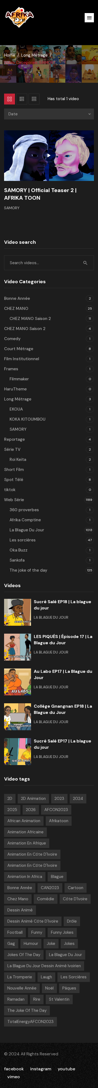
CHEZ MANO (16, 308)
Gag (11, 943)
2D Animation (33, 798)
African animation (23, 821)
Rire (36, 999)
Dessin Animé (20, 910)
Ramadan (15, 999)
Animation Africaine (25, 832)
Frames (11, 369)
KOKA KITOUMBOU (27, 419)
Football (15, 932)
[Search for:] (49, 263)
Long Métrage (34, 55)
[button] (89, 17)
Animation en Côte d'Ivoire (32, 854)
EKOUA (16, 409)
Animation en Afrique (26, 843)
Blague (57, 876)
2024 (78, 798)
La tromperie (19, 977)
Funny (36, 932)
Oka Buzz (18, 550)
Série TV (12, 449)
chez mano (17, 899)
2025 (12, 809)
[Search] (85, 263)
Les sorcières (23, 540)
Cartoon (75, 887)
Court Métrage (18, 349)
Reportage (14, 439)
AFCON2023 (56, 809)
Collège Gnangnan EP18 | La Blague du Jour (63, 709)
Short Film (14, 469)
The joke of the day (28, 570)
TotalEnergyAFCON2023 (30, 1021)
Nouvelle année (21, 988)
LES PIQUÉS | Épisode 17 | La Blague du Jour (63, 639)
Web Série (14, 500)
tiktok (10, 489)
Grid (9, 99)
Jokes (69, 943)
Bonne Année (17, 298)
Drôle (72, 921)
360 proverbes (24, 510)
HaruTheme (15, 389)
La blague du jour (65, 954)
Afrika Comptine (25, 520)
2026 (31, 809)
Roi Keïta (18, 459)
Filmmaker (19, 379)
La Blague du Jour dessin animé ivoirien (44, 966)
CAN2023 (50, 887)
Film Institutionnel (21, 359)
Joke (51, 943)
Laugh (46, 977)
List (21, 99)
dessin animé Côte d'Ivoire (32, 921)
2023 (59, 798)
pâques (69, 988)
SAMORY (12, 207)
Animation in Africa (24, 876)
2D (9, 798)
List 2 (34, 99)
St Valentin (59, 999)
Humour (31, 943)
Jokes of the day (23, 954)
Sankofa (17, 560)
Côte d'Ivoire (75, 899)
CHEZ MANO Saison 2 (30, 318)
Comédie (45, 899)
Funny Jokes (62, 932)
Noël (49, 988)
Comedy (12, 338)
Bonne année (19, 887)
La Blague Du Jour (27, 530)
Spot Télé (13, 479)
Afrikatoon (58, 821)
